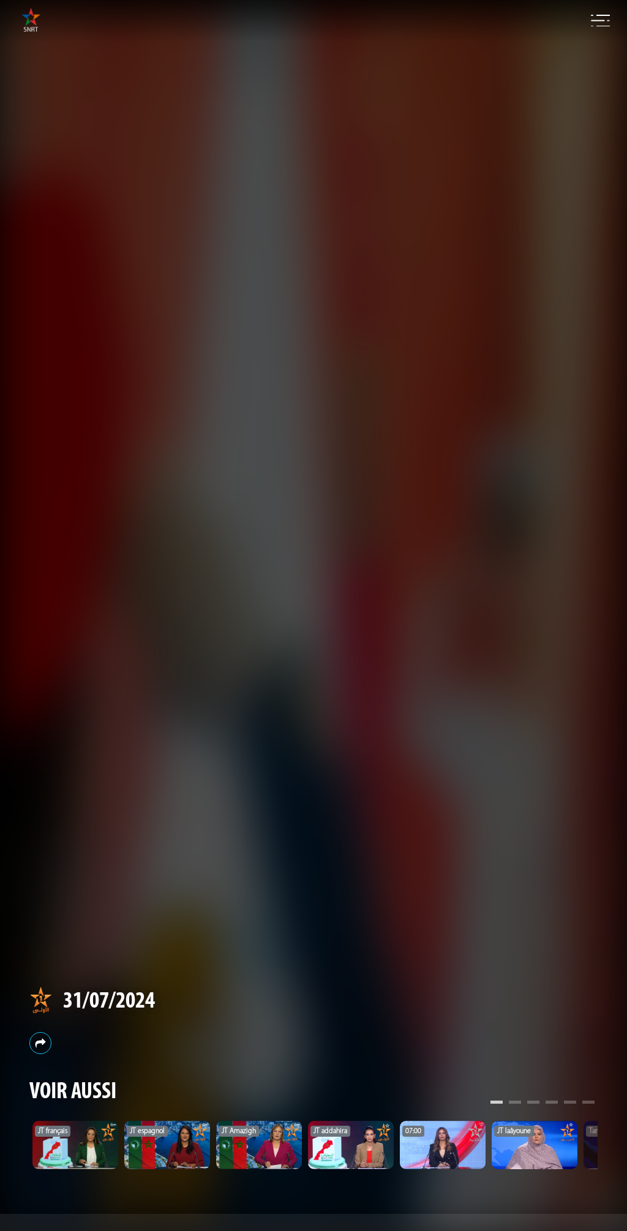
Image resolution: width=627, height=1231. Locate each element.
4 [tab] (551, 1104)
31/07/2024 (109, 1002)
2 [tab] (514, 1104)
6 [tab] (588, 1104)
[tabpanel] (75, 1145)
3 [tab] (533, 1104)
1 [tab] (496, 1104)
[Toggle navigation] (600, 21)
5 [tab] (570, 1104)
